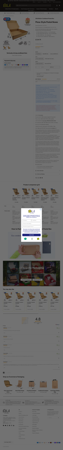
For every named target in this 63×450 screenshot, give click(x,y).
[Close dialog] (41, 209)
